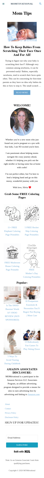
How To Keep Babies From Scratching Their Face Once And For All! (22, 51)
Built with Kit (22, 451)
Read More (23, 93)
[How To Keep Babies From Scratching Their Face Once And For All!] (22, 33)
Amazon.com (34, 394)
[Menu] (3, 4)
